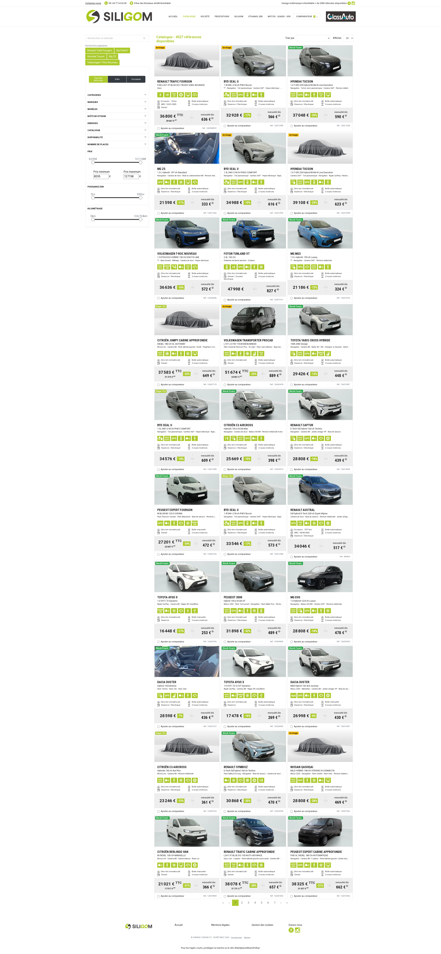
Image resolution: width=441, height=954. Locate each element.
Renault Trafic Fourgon (99, 50)
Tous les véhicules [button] (98, 79)
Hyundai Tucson (96, 56)
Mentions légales (220, 925)
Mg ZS (112, 56)
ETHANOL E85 (255, 16)
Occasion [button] (136, 79)
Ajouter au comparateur (172, 128)
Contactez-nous (93, 3)
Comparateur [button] (305, 16)
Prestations (222, 16)
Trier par (289, 38)
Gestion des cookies (262, 925)
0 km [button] (117, 79)
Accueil (173, 16)
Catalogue (189, 16)
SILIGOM (238, 16)
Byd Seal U (122, 50)
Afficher (337, 38)
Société (205, 16)
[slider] (93, 162)
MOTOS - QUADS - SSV (279, 16)
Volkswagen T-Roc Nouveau (102, 62)
